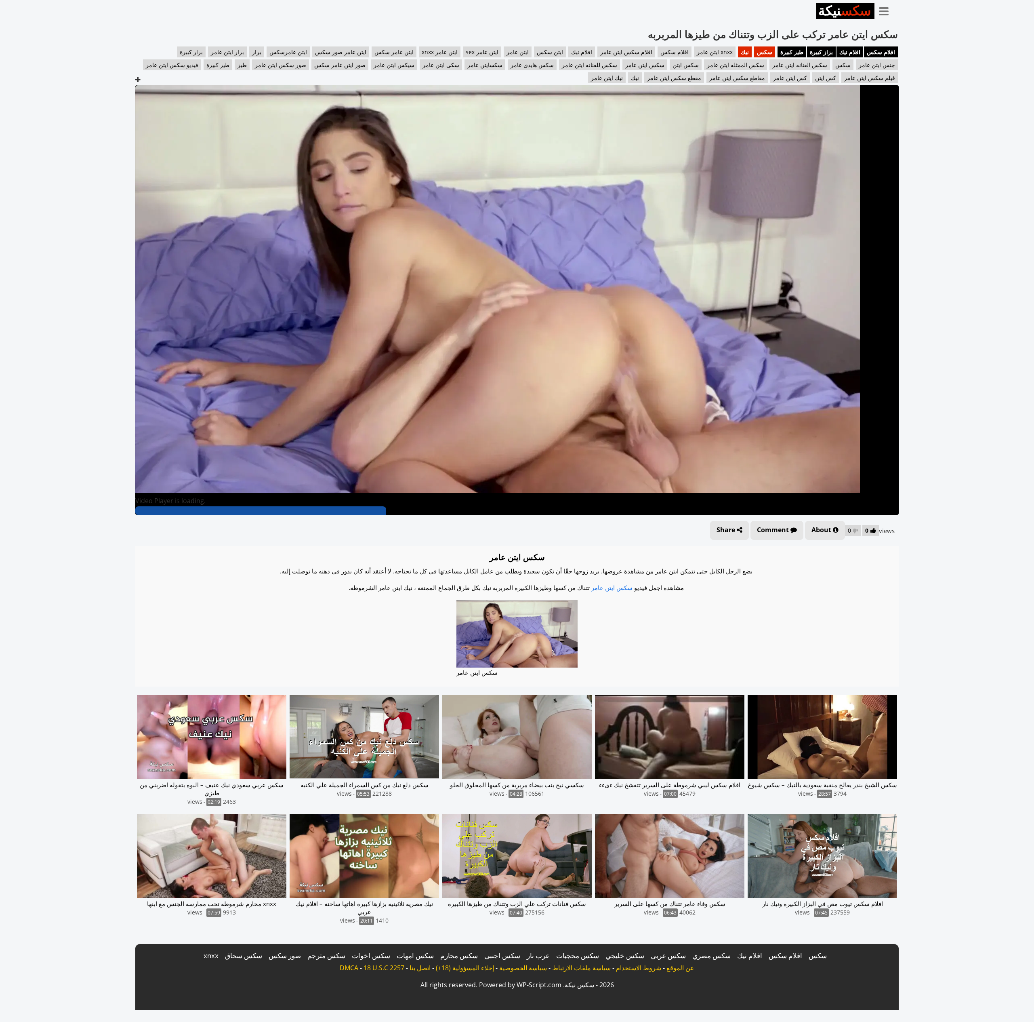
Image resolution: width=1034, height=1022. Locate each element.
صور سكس (285, 955)
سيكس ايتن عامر (394, 65)
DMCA (349, 967)
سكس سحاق (243, 955)
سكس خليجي (624, 955)
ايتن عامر (517, 52)
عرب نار (538, 955)
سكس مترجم (326, 955)
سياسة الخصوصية (523, 967)
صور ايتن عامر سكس (340, 65)
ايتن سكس (550, 52)
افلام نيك (849, 52)
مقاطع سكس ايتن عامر (737, 78)
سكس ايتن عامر (644, 65)
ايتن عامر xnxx (440, 52)
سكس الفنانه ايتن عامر (799, 65)
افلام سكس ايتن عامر (626, 52)
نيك (745, 52)
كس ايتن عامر (790, 78)
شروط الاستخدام (638, 967)
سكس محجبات (577, 955)
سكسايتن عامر (484, 65)
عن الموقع (680, 967)
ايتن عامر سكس (394, 52)
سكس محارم (459, 955)
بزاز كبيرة (821, 52)
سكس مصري (711, 955)
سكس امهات (415, 955)
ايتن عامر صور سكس (340, 52)
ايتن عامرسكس (288, 52)
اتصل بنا (420, 967)
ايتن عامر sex (482, 52)
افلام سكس (881, 52)
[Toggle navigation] (886, 9)
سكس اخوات (371, 955)
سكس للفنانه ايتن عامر (589, 65)
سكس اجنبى (502, 955)
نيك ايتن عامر (607, 78)
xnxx (211, 955)
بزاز (256, 52)
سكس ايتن (686, 65)
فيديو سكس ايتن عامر (172, 65)
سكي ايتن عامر (440, 65)
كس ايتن (825, 78)
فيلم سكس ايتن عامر (869, 78)
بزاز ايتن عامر (227, 52)
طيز (242, 65)
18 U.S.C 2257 (384, 967)
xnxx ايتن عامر (715, 52)
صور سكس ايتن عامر (280, 65)
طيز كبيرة (791, 52)
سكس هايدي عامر (532, 65)
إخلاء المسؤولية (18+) (465, 967)
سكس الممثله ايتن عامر (735, 65)
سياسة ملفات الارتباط (581, 967)
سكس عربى (668, 955)
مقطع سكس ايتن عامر (674, 78)
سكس (764, 52)
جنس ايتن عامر (877, 65)
